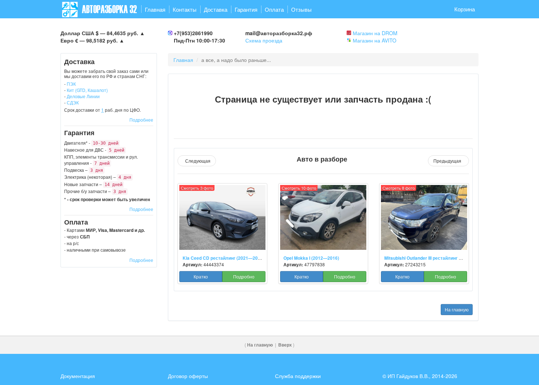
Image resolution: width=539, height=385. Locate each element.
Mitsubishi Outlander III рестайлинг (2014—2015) (435, 258)
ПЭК (71, 84)
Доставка (215, 9)
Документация (77, 376)
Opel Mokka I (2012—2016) (311, 258)
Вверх (285, 345)
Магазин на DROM (375, 33)
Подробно (243, 276)
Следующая (196, 161)
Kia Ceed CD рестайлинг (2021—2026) (223, 258)
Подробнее (141, 119)
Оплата (274, 9)
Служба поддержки (298, 376)
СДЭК (73, 102)
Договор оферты (188, 376)
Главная (155, 9)
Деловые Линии (83, 96)
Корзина (464, 9)
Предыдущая (448, 161)
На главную (457, 309)
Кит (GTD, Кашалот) (87, 90)
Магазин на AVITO (374, 40)
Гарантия (246, 9)
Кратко (201, 276)
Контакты (185, 9)
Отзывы (301, 9)
